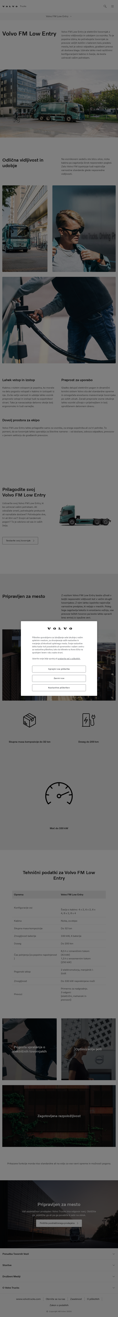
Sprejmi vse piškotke (59, 669)
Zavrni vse (59, 678)
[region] (59, 658)
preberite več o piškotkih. (69, 658)
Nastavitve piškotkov (59, 688)
